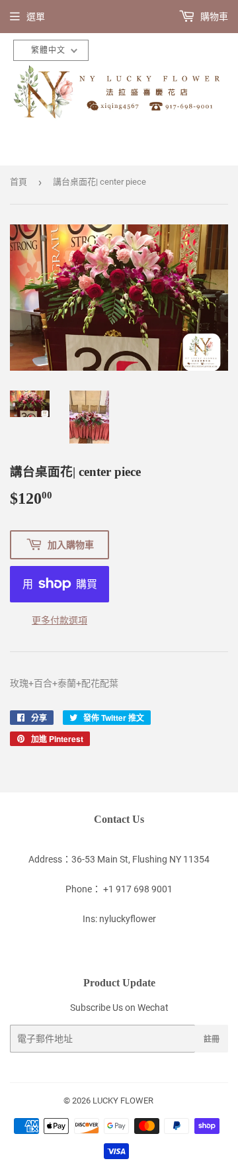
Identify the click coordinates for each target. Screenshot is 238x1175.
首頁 (18, 182)
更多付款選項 (59, 620)
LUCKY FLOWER (123, 1100)
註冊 (211, 1039)
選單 (35, 16)
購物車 (213, 16)
